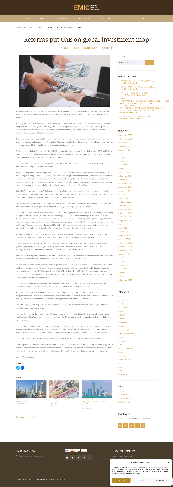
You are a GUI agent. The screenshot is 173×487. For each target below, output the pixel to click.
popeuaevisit (124, 356)
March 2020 (124, 198)
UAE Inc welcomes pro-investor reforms (30, 399)
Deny (141, 480)
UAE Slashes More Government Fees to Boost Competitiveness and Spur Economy (96, 401)
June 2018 (123, 261)
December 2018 (125, 243)
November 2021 (125, 139)
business (87, 48)
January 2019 (124, 239)
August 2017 (124, 276)
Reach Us (126, 19)
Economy (123, 322)
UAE (121, 371)
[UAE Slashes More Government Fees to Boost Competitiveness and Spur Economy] (97, 389)
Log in (121, 391)
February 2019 (125, 235)
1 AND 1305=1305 (127, 116)
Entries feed (124, 394)
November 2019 (125, 213)
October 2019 (125, 217)
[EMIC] (86, 7)
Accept (121, 480)
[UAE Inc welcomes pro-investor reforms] (31, 389)
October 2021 (125, 142)
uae (97, 48)
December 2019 (125, 209)
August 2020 (124, 191)
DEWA (122, 315)
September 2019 (125, 220)
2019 (121, 296)
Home (28, 19)
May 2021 (123, 161)
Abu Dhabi (123, 307)
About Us (44, 19)
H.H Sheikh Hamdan (127, 333)
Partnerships (85, 19)
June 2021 (123, 157)
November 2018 (125, 246)
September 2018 (125, 250)
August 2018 (124, 254)
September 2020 (125, 187)
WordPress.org (125, 402)
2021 (121, 304)
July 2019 (123, 228)
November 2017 (125, 272)
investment (123, 341)
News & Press (107, 19)
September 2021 (125, 146)
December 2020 (125, 176)
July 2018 (123, 258)
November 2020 (125, 180)
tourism (122, 363)
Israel (121, 345)
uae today (123, 374)
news (93, 48)
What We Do (63, 19)
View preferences (160, 480)
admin (78, 48)
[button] (168, 462)
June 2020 (123, 194)
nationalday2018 (126, 348)
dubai (121, 319)
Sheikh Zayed (124, 359)
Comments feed (125, 398)
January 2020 (124, 206)
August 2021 (124, 150)
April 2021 (123, 165)
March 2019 (124, 232)
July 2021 (123, 154)
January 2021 (124, 172)
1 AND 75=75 (124, 81)
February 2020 (125, 202)
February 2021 (125, 168)
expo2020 (123, 326)
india (121, 337)
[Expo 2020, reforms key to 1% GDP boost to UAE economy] (64, 389)
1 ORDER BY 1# (125, 87)
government (124, 330)
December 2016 (125, 280)
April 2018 (123, 269)
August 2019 (124, 224)
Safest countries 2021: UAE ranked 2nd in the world (137, 82)
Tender (144, 19)
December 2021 (125, 135)
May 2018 (123, 265)
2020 (121, 300)
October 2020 (125, 183)
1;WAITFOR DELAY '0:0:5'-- (130, 93)
